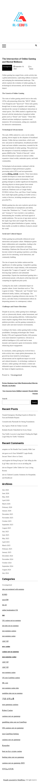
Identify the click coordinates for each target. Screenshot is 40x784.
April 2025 (5, 542)
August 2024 (6, 570)
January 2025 (6, 552)
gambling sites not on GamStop (14, 722)
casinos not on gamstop (10, 652)
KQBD (4, 594)
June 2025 (5, 535)
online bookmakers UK (10, 610)
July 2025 (5, 531)
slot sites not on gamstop (10, 626)
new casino (6, 646)
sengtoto (5, 449)
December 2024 (7, 556)
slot (3, 467)
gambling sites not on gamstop (12, 693)
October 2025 (6, 521)
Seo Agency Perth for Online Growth (14, 426)
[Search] (36, 45)
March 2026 (6, 504)
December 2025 (7, 514)
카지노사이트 (8, 769)
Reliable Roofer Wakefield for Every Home (16, 430)
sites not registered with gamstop (13, 589)
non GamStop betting (10, 734)
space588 (5, 600)
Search (4, 399)
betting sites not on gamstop (13, 757)
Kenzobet (5, 745)
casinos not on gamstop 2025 (13, 763)
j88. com (5, 683)
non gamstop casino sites (10, 688)
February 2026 (7, 507)
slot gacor (5, 453)
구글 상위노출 (8, 699)
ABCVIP (5, 641)
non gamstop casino (8, 636)
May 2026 (5, 497)
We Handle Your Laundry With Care (22, 449)
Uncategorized (7, 66)
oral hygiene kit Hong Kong (11, 460)
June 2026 (5, 493)
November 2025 (7, 518)
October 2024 (6, 563)
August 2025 (6, 528)
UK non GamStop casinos (11, 678)
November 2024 (7, 559)
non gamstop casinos (9, 631)
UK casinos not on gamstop (11, 620)
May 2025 (5, 538)
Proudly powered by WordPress (14, 780)
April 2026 (5, 500)
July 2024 (5, 573)
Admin (31, 69)
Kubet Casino (7, 710)
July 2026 (5, 490)
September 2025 (7, 525)
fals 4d (4, 605)
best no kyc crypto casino (12, 751)
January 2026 (6, 511)
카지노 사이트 (13, 174)
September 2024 (7, 566)
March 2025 (6, 545)
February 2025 (7, 549)
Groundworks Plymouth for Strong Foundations (18, 422)
